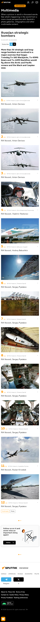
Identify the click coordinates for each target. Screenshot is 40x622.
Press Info (11, 592)
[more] (37, 100)
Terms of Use (20, 592)
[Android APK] (7, 603)
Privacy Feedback (7, 598)
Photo (12, 511)
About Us (4, 592)
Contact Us (5, 595)
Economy (28, 574)
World (3, 574)
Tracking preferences (21, 598)
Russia (20, 574)
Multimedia (5, 511)
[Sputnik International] (6, 3)
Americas (12, 574)
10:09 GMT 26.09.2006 (9, 40)
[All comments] (3, 619)
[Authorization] (28, 2)
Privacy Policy (24, 595)
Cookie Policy (14, 595)
